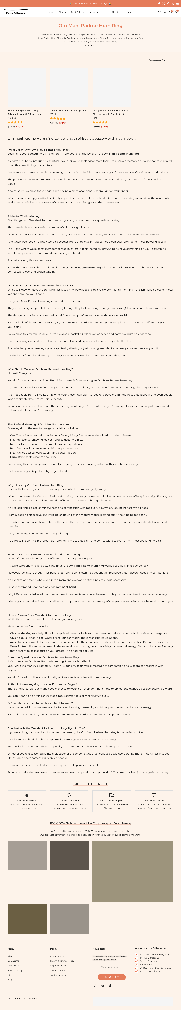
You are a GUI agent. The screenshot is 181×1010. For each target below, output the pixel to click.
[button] (15, 122)
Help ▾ (130, 12)
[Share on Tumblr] (173, 3)
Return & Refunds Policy (62, 961)
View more (90, 45)
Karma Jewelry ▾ (98, 12)
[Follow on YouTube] (102, 985)
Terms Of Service (58, 970)
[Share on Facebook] (159, 3)
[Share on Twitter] (163, 3)
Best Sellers (77, 12)
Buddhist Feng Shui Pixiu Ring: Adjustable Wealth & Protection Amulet (24, 114)
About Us (117, 12)
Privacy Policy (57, 956)
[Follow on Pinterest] (95, 985)
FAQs (10, 980)
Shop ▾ (62, 12)
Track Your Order (58, 975)
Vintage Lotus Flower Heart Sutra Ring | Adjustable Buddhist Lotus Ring (110, 114)
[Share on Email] (177, 3)
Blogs (11, 975)
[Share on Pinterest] (168, 3)
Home (51, 12)
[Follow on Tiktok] (110, 985)
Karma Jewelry (15, 970)
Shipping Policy (58, 965)
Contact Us (13, 961)
